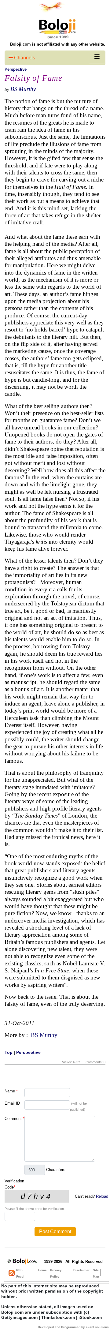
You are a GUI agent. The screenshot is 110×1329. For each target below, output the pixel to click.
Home (42, 1270)
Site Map (96, 1273)
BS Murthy (23, 89)
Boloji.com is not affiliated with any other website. (57, 44)
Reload (102, 1196)
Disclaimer (81, 1270)
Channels (24, 57)
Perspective (16, 69)
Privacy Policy (56, 1273)
